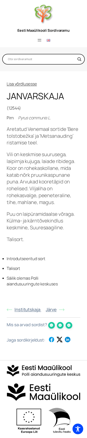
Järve (51, 309)
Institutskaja (27, 309)
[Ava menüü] (39, 40)
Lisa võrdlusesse (22, 83)
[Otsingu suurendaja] (79, 59)
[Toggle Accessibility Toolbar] (78, 429)
